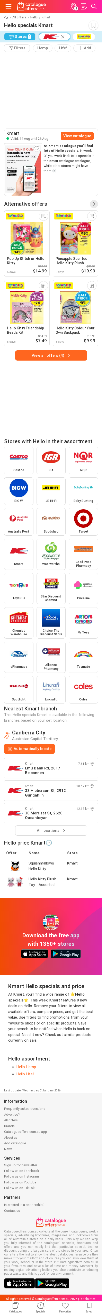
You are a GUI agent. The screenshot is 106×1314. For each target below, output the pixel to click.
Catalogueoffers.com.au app (25, 1132)
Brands (9, 1126)
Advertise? (12, 1114)
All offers (19, 17)
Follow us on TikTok (19, 1188)
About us (10, 1137)
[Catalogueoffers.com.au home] (31, 6)
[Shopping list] (84, 6)
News (8, 1149)
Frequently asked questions (24, 1109)
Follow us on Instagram (21, 1176)
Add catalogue (15, 1143)
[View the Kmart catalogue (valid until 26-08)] (23, 169)
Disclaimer (87, 1299)
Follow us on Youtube (20, 1182)
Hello (34, 17)
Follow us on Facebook (21, 1171)
